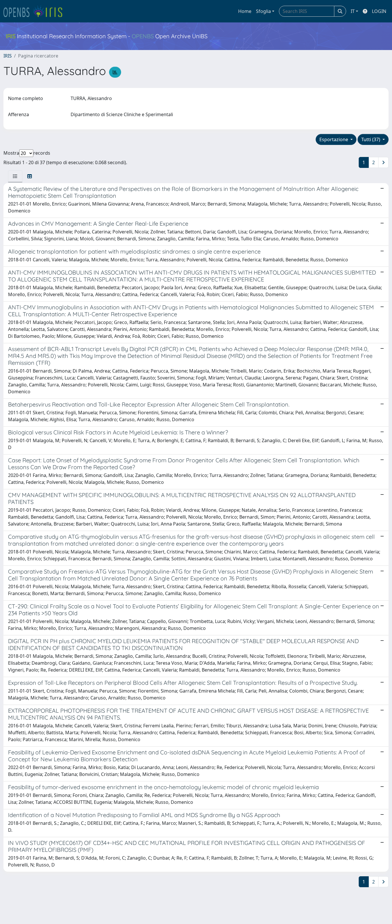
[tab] (15, 176)
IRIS (7, 56)
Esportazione (334, 139)
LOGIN (379, 11)
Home (244, 11)
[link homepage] (35, 11)
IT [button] (353, 11)
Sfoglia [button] (263, 11)
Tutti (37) (371, 139)
